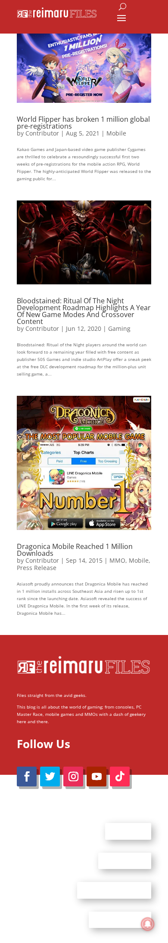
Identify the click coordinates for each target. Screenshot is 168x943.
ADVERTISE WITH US (114, 890)
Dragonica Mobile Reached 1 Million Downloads (75, 550)
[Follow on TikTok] (120, 776)
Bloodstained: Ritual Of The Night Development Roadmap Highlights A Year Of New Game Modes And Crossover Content (84, 311)
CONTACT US (125, 860)
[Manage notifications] (148, 924)
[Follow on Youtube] (96, 776)
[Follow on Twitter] (50, 776)
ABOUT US (128, 831)
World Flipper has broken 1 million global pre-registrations (83, 122)
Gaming (119, 328)
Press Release (36, 568)
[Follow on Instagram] (73, 776)
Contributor (42, 133)
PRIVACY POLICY (120, 919)
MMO (117, 560)
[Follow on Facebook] (27, 776)
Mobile (116, 133)
